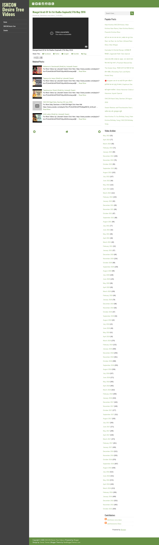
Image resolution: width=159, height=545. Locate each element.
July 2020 (106, 275)
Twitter (56, 54)
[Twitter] (36, 3)
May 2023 (106, 135)
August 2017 (107, 418)
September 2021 (108, 218)
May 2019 (106, 332)
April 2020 (106, 287)
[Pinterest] (49, 3)
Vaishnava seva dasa (114, 520)
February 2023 (108, 148)
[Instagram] (43, 3)
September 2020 (108, 267)
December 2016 (108, 451)
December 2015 (108, 500)
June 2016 (106, 476)
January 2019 (107, 349)
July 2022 (106, 176)
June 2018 (106, 377)
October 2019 (107, 312)
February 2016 (108, 492)
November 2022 (108, 160)
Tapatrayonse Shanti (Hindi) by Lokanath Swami (59, 90)
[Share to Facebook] (41, 57)
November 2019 (108, 308)
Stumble (76, 54)
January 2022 (107, 201)
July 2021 (106, 226)
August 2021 (107, 222)
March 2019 (107, 340)
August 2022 (107, 172)
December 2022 (108, 156)
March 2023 (107, 144)
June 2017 (106, 427)
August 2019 (107, 320)
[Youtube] (46, 3)
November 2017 (108, 406)
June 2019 (106, 328)
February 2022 (108, 197)
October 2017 (107, 410)
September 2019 (108, 316)
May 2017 (106, 431)
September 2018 (108, 365)
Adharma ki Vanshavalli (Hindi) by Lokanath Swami (60, 66)
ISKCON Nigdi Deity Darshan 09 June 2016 (57, 102)
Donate (5, 30)
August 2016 (107, 468)
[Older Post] (99, 131)
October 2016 (107, 459)
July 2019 (106, 324)
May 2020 (106, 283)
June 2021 (106, 230)
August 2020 (107, 271)
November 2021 (108, 209)
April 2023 (106, 140)
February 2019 (108, 345)
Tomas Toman (44, 542)
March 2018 (107, 390)
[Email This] (35, 57)
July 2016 (106, 472)
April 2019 (106, 336)
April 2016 (106, 484)
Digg (84, 54)
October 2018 (107, 361)
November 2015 (108, 505)
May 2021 (106, 234)
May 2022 (106, 185)
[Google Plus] (33, 3)
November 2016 (108, 455)
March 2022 (107, 193)
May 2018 (106, 382)
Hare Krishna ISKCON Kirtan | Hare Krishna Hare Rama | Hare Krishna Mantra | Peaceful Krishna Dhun (119, 28)
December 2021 (108, 205)
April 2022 (106, 189)
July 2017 (106, 423)
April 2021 (106, 238)
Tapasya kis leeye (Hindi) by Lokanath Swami (58, 78)
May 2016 (106, 480)
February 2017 (108, 443)
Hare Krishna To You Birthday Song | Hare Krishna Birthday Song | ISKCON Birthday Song (119, 120)
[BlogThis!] (37, 57)
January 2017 (107, 447)
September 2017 (108, 414)
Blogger (123, 530)
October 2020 (107, 263)
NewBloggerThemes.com (71, 542)
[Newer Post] (34, 131)
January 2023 (107, 152)
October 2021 (107, 213)
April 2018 (106, 386)
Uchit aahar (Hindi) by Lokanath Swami (56, 114)
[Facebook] (40, 3)
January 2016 (107, 496)
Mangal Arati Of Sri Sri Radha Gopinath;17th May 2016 (59, 12)
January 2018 (107, 398)
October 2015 (107, 509)
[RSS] (53, 3)
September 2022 (108, 168)
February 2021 (108, 246)
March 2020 (107, 291)
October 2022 (107, 164)
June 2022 (106, 181)
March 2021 (107, 242)
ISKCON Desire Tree (9, 26)
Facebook (47, 54)
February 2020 (108, 295)
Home (5, 22)
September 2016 (108, 464)
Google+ (66, 54)
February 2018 (108, 394)
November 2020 (108, 258)
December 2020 (108, 254)
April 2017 (106, 435)
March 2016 (107, 488)
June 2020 (106, 279)
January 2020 (107, 300)
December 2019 (108, 304)
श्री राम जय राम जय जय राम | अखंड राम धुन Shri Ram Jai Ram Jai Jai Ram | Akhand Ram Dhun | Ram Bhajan (119, 41)
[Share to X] (39, 57)
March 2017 (107, 439)
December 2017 (108, 402)
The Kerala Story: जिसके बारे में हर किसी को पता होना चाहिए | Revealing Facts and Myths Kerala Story (119, 71)
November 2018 (108, 357)
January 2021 (107, 250)
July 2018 (106, 373)
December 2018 (108, 353)
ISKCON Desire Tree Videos (13, 9)
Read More (82, 71)
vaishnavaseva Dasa (114, 524)
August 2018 (107, 369)
